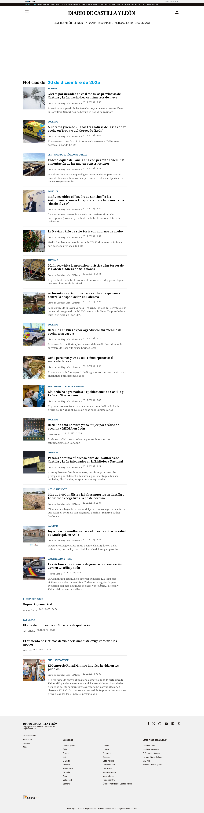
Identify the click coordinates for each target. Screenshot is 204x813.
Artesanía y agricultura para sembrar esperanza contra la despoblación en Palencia (84, 295)
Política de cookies (106, 808)
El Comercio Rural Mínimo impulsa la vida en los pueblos (83, 667)
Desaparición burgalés (97, 4)
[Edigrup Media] (31, 797)
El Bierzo (66, 761)
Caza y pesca (108, 761)
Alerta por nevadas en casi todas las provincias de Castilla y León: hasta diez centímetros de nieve (84, 96)
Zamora (66, 784)
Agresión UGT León (45, 4)
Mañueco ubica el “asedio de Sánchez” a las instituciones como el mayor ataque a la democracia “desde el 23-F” (86, 200)
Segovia (66, 772)
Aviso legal (71, 808)
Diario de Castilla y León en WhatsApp (141, 4)
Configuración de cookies (126, 808)
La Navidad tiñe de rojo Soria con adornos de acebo (85, 232)
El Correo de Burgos (151, 753)
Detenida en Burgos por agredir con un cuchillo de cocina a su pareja (85, 332)
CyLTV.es (146, 761)
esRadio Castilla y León (153, 765)
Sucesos (106, 757)
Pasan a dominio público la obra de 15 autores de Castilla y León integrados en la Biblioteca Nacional (85, 460)
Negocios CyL (142, 23)
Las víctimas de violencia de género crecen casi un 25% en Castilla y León (85, 566)
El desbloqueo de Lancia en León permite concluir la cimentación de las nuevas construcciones (86, 162)
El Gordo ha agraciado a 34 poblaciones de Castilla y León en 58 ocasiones (86, 393)
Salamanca (68, 768)
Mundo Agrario (124, 23)
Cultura (106, 749)
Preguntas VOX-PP (77, 4)
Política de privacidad (87, 808)
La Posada (90, 23)
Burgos (66, 753)
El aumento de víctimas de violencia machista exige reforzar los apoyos (70, 643)
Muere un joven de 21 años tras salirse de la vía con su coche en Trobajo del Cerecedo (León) (87, 129)
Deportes (106, 753)
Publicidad (27, 739)
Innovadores (105, 23)
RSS (24, 747)
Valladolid (67, 780)
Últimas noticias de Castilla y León (117, 784)
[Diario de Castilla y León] (101, 12)
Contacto (27, 743)
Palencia (66, 765)
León (65, 757)
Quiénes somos (29, 736)
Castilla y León (63, 23)
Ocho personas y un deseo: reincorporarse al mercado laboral (80, 359)
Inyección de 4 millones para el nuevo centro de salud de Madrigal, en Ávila (87, 533)
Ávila (65, 749)
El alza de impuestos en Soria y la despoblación (57, 625)
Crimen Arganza (116, 4)
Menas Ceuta (61, 4)
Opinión (78, 23)
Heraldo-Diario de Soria (153, 757)
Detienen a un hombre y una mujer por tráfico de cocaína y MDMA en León (83, 427)
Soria (65, 776)
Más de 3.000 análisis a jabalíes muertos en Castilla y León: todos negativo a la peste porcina (86, 496)
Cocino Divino (109, 765)
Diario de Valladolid (151, 749)
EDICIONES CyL (170, 1)
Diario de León (149, 745)
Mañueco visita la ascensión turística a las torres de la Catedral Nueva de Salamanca (86, 267)
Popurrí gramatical (37, 605)
